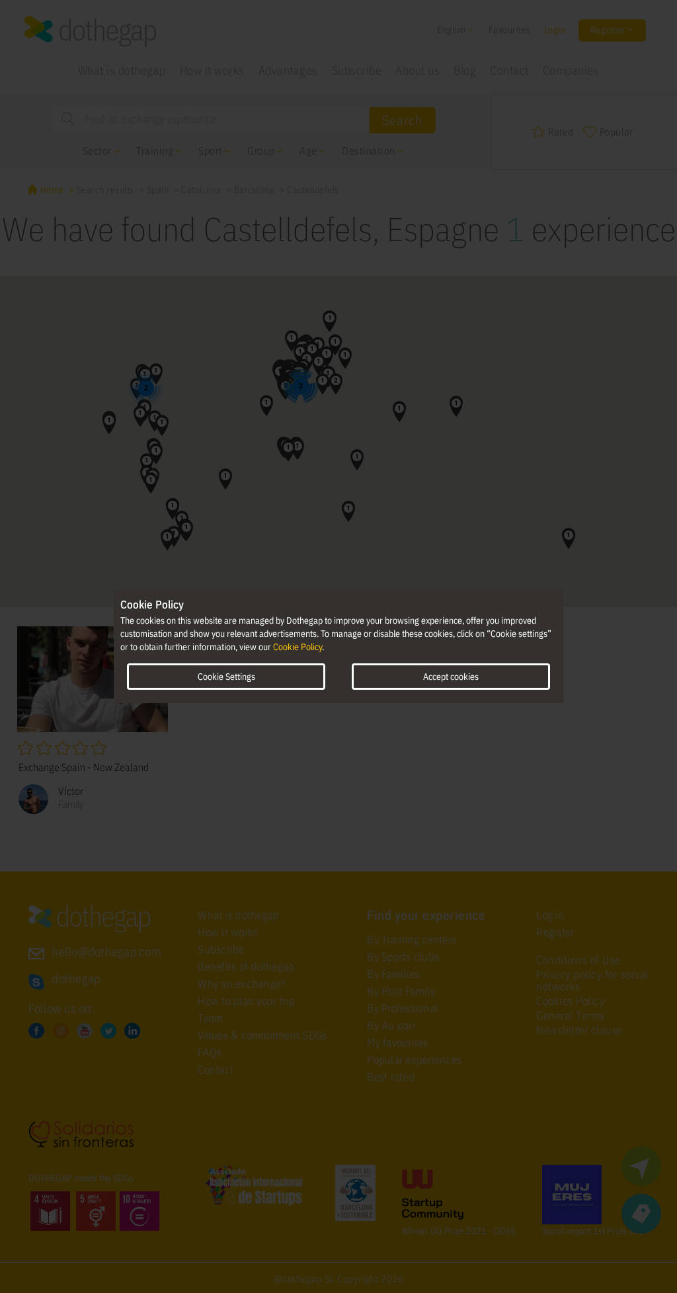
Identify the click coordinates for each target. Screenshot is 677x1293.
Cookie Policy (297, 647)
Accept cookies (451, 677)
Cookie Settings (226, 677)
